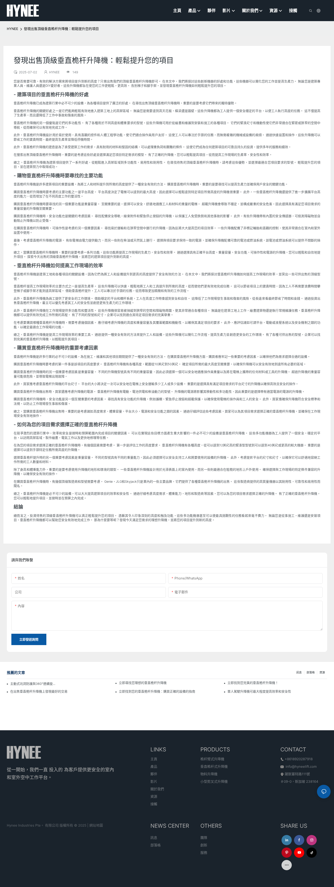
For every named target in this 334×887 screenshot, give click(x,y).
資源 (322, 672)
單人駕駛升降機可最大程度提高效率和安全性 (259, 691)
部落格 (311, 672)
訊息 (299, 672)
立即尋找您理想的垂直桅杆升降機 (143, 683)
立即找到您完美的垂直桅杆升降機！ (252, 683)
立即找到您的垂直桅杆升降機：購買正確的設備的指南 (157, 691)
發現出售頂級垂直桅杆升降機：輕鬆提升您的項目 (61, 29)
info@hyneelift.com (301, 766)
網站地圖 (96, 825)
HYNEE (12, 29)
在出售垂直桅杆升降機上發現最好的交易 (38, 691)
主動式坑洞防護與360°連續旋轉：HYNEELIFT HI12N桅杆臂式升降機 (34, 684)
